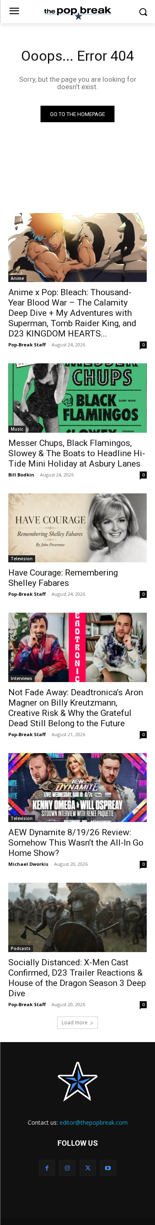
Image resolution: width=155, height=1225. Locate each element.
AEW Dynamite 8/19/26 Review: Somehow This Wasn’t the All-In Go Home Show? (75, 842)
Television (22, 559)
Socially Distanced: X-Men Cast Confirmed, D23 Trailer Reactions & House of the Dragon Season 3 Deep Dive (77, 977)
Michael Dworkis (28, 864)
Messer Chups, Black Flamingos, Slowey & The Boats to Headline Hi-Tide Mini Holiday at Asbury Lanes (76, 453)
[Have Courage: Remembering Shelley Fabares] (77, 528)
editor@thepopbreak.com (94, 1122)
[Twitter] (88, 1168)
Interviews (21, 678)
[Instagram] (67, 1168)
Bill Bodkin (21, 475)
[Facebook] (47, 1168)
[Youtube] (108, 1168)
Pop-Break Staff (27, 344)
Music (17, 429)
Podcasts (21, 948)
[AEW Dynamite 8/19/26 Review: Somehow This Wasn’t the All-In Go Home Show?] (77, 787)
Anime (17, 278)
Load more (75, 1022)
